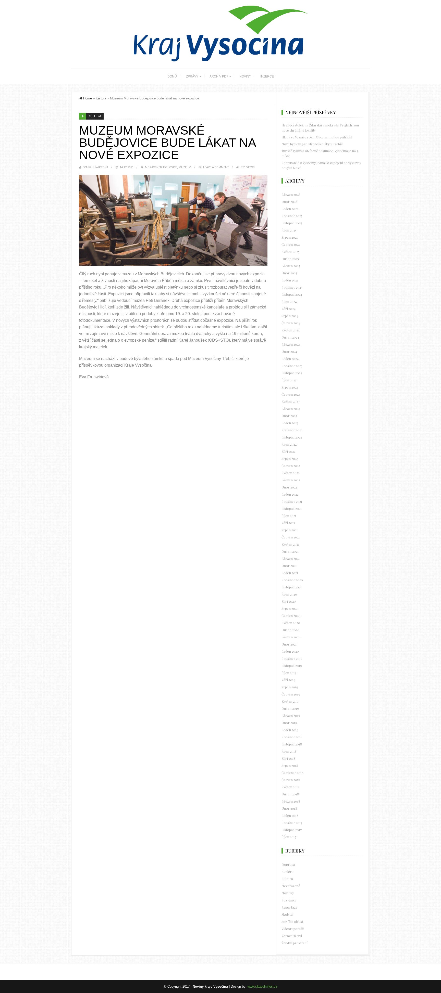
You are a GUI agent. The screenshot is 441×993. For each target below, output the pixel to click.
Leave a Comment (216, 167)
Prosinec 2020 (292, 580)
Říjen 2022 (289, 444)
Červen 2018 (290, 780)
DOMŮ (172, 76)
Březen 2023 (290, 408)
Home (87, 98)
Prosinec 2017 (291, 822)
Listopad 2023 (291, 373)
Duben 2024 (290, 337)
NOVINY (245, 76)
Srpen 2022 (289, 458)
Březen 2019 (290, 715)
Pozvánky (288, 900)
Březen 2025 (290, 266)
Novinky (287, 893)
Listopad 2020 (291, 587)
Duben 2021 (290, 551)
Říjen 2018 (289, 751)
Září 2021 (288, 523)
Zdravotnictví (291, 936)
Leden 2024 (290, 358)
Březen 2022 (290, 480)
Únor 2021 (289, 565)
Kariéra (287, 871)
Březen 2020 (291, 637)
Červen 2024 (290, 323)
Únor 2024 (289, 351)
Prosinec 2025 (291, 216)
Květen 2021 (290, 544)
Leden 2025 (289, 280)
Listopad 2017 (291, 830)
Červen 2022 (290, 465)
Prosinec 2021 (291, 501)
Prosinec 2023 (291, 366)
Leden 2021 (289, 573)
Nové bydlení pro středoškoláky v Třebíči (312, 144)
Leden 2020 (290, 651)
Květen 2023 (290, 401)
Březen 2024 (290, 344)
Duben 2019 (290, 708)
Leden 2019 (289, 730)
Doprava (288, 864)
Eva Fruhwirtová (95, 167)
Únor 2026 (289, 201)
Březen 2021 (290, 558)
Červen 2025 (290, 244)
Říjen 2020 (289, 594)
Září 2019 (288, 680)
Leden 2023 (289, 423)
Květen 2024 (290, 330)
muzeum (185, 167)
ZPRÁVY (192, 76)
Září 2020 (288, 601)
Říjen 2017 (288, 837)
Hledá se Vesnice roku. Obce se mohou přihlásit (316, 137)
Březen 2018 (290, 801)
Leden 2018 (289, 815)
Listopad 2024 (291, 294)
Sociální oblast (292, 921)
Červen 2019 (290, 694)
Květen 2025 (290, 251)
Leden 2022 (289, 494)
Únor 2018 (289, 808)
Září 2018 (288, 758)
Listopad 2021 (291, 508)
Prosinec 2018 (291, 737)
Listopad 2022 (291, 437)
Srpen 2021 (289, 530)
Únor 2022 (289, 487)
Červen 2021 (290, 537)
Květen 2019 (290, 701)
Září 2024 (288, 308)
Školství (287, 914)
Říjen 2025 (289, 230)
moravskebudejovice (161, 167)
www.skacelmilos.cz (262, 986)
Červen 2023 (290, 394)
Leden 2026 (290, 209)
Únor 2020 (289, 644)
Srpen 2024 (289, 316)
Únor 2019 (289, 722)
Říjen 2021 (288, 515)
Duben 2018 (290, 794)
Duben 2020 (290, 630)
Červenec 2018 (292, 772)
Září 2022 (288, 451)
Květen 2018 (290, 787)
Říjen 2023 (289, 380)
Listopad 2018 (291, 744)
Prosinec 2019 (291, 658)
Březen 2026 (290, 194)
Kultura (101, 98)
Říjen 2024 (289, 301)
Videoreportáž (292, 928)
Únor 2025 (289, 273)
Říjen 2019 (289, 672)
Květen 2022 (290, 473)
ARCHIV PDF (219, 76)
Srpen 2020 (290, 608)
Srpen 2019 (289, 687)
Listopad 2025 (291, 223)
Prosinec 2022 (291, 430)
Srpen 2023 (289, 387)
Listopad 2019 (291, 665)
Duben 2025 (290, 258)
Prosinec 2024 (292, 287)
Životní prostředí (294, 943)
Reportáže (289, 907)
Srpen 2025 (289, 237)
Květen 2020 (290, 623)
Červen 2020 (291, 615)
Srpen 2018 (289, 765)
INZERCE (267, 76)
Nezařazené (290, 886)
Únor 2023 (289, 416)
